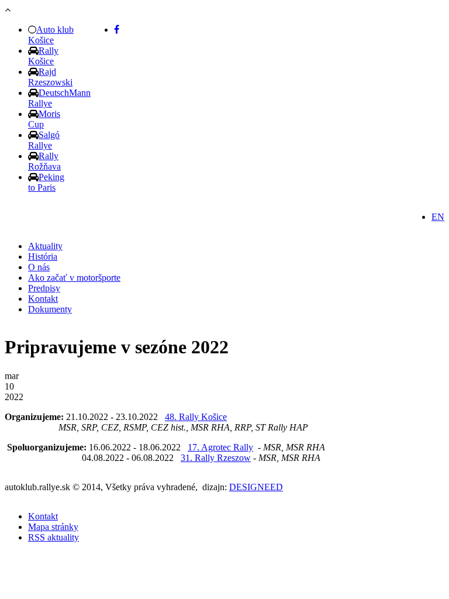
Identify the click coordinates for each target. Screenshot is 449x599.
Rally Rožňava (44, 161)
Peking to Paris (46, 182)
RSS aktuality (53, 537)
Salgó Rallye (44, 140)
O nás (39, 267)
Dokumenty (50, 309)
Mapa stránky (53, 527)
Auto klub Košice (51, 35)
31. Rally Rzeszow (216, 458)
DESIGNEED (256, 487)
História (42, 256)
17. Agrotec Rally (220, 447)
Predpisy (44, 288)
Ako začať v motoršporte (74, 278)
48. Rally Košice (196, 417)
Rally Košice (43, 56)
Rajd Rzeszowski (50, 77)
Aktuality (45, 246)
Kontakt (43, 299)
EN (437, 217)
